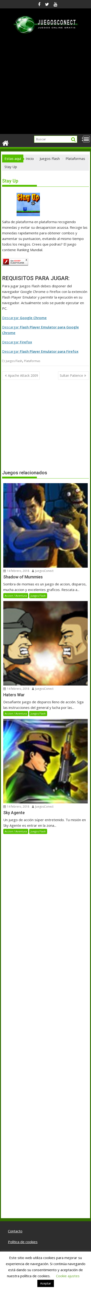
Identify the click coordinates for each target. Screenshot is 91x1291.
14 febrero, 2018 (17, 571)
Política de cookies (23, 1241)
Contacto (15, 1231)
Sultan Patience (71, 375)
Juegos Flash (14, 361)
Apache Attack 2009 (23, 375)
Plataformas (32, 361)
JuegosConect (44, 571)
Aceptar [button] (45, 1283)
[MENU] (86, 139)
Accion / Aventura (16, 595)
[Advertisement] (45, 86)
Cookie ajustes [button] (68, 1275)
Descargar (24, 317)
